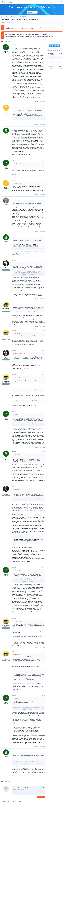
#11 (44, 350)
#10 (44, 330)
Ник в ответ (42, 101)
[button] (27, 2)
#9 (44, 302)
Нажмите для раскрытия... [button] (28, 118)
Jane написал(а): (16, 333)
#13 (44, 411)
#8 (44, 260)
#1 (44, 44)
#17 (44, 618)
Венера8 (4, 22)
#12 (44, 374)
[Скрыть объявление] (61, 27)
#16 (44, 567)
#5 (44, 180)
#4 (44, 160)
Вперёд (7, 41)
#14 (44, 451)
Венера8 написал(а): (16, 108)
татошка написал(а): (16, 163)
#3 (44, 128)
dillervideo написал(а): (17, 237)
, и (19, 228)
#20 (44, 750)
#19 (44, 695)
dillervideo (5, 204)
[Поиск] (61, 2)
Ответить (36, 101)
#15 (44, 486)
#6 (44, 198)
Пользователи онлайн (54, 50)
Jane (6, 267)
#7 (44, 235)
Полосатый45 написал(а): (17, 353)
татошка (6, 111)
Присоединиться (55, 45)
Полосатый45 (6, 308)
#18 (44, 651)
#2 (44, 105)
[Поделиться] (43, 44)
